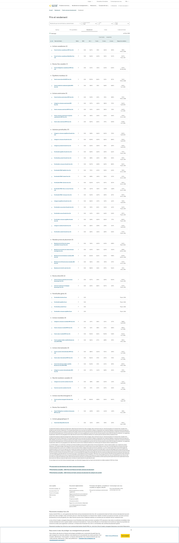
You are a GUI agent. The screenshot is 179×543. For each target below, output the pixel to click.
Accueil (51, 10)
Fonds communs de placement (69, 10)
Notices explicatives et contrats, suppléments (76, 491)
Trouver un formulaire (54, 492)
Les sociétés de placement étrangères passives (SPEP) (77, 505)
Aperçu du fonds (73, 488)
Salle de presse (52, 495)
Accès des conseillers (53, 488)
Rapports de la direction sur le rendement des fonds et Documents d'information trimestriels (78, 495)
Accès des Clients (53, 490)
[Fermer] (131, 529)
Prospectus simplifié (73, 499)
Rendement (57, 10)
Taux (50, 497)
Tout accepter (125, 535)
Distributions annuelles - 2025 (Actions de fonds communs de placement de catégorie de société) (75, 472)
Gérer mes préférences (112, 535)
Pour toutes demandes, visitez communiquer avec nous (116, 489)
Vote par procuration (73, 501)
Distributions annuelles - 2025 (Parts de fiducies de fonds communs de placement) (71, 469)
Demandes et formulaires (102, 1)
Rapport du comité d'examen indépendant (78, 503)
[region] (89, 535)
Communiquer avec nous (116, 1)
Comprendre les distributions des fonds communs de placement (66, 466)
